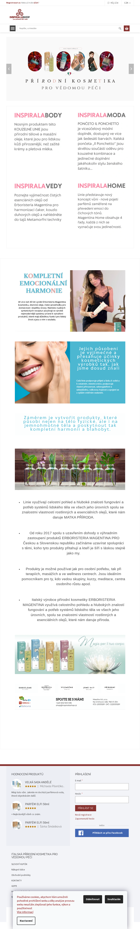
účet (36, 2)
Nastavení (26, 921)
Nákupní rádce (18, 869)
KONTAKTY (16, 880)
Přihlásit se (85, 808)
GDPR (14, 886)
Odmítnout (93, 899)
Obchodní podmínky (21, 875)
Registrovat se (13, 2)
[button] (9, 69)
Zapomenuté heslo (84, 818)
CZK (126, 2)
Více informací (25, 912)
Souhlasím (114, 899)
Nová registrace (83, 815)
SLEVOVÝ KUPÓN (19, 864)
